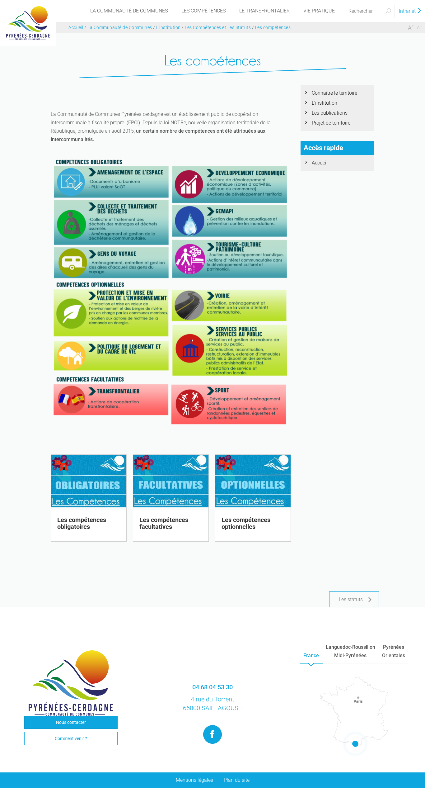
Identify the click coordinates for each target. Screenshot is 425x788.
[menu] (129, 11)
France (311, 655)
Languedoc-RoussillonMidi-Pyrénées (350, 651)
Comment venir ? (71, 738)
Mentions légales (194, 780)
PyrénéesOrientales (393, 651)
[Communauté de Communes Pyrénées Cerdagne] (28, 23)
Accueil (320, 163)
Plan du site (237, 780)
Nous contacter (71, 722)
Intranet (408, 11)
